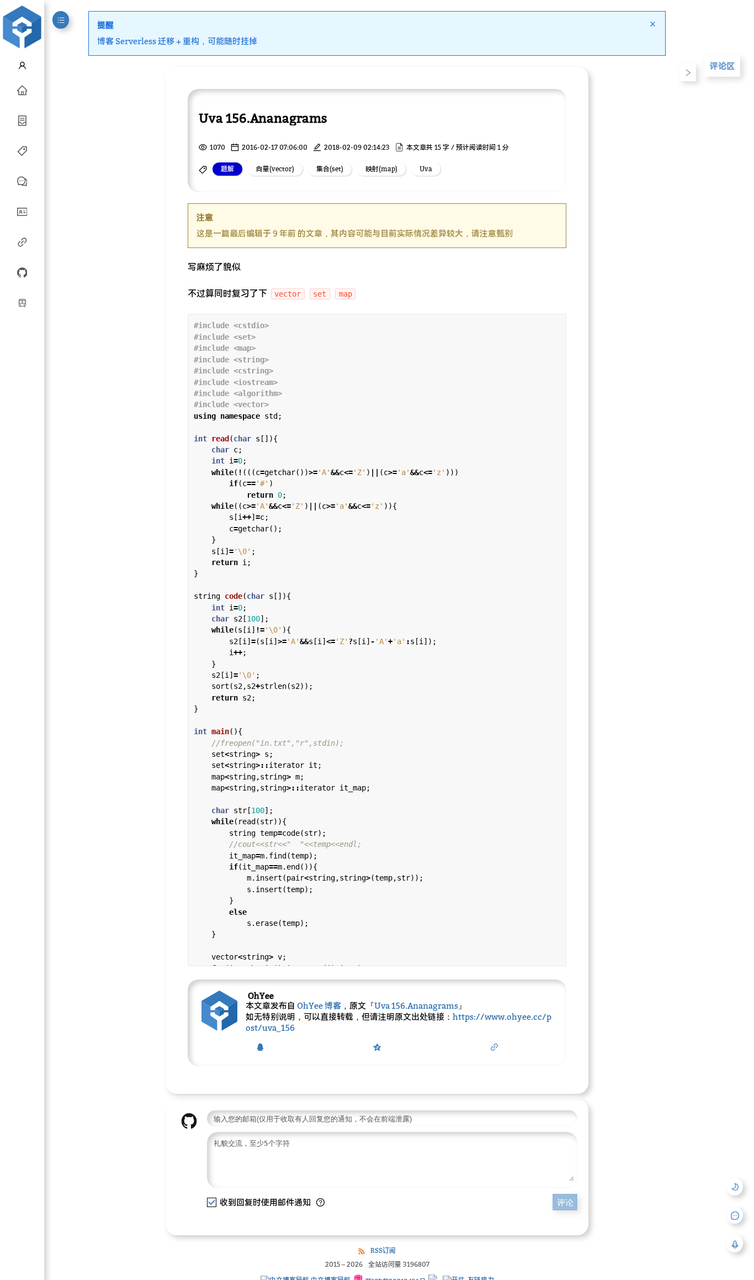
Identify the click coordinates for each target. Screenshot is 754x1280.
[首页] (22, 89)
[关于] (22, 211)
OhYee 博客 (319, 1005)
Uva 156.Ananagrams (416, 1005)
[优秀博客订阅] (22, 241)
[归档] (22, 120)
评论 (565, 1202)
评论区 (722, 66)
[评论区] (22, 181)
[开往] (22, 302)
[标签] (22, 150)
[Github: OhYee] (22, 272)
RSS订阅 (383, 1250)
